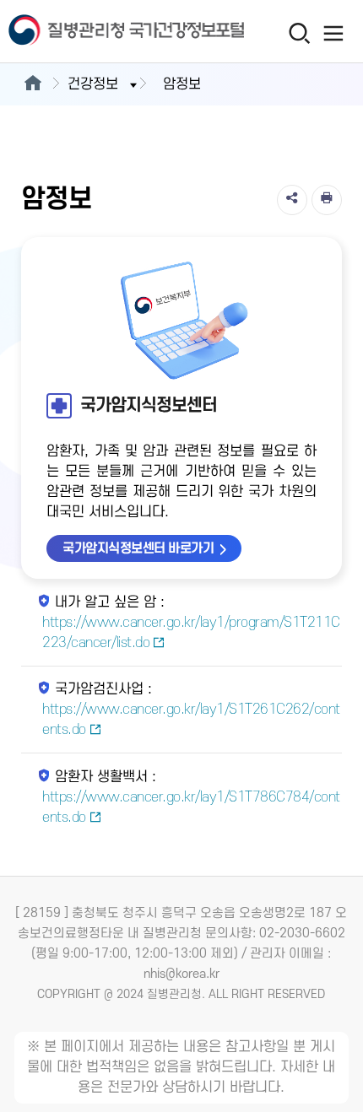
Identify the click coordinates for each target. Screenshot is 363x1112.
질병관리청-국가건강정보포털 (91, 31)
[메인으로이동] (32, 84)
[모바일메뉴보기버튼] (334, 33)
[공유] (292, 200)
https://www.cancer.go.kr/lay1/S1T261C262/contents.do (191, 719)
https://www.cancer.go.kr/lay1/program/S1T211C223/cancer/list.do (191, 632)
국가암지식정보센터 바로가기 (138, 548)
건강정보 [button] (93, 84)
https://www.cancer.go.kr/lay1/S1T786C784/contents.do (191, 807)
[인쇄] (327, 200)
